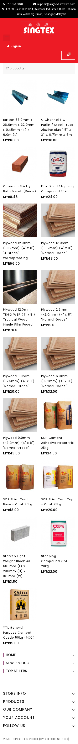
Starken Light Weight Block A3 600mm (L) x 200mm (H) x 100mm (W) (16, 566)
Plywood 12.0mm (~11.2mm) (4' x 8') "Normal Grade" (57, 248)
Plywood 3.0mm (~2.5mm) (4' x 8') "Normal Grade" (19, 381)
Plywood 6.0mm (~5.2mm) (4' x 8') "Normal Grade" (57, 381)
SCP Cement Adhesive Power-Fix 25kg (57, 443)
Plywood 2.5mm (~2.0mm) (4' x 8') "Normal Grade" (57, 314)
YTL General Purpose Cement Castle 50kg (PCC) (19, 633)
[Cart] (68, 55)
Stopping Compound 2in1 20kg (54, 561)
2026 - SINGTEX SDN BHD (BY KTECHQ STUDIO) (36, 739)
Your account (19, 717)
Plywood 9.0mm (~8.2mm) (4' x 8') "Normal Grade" (19, 443)
